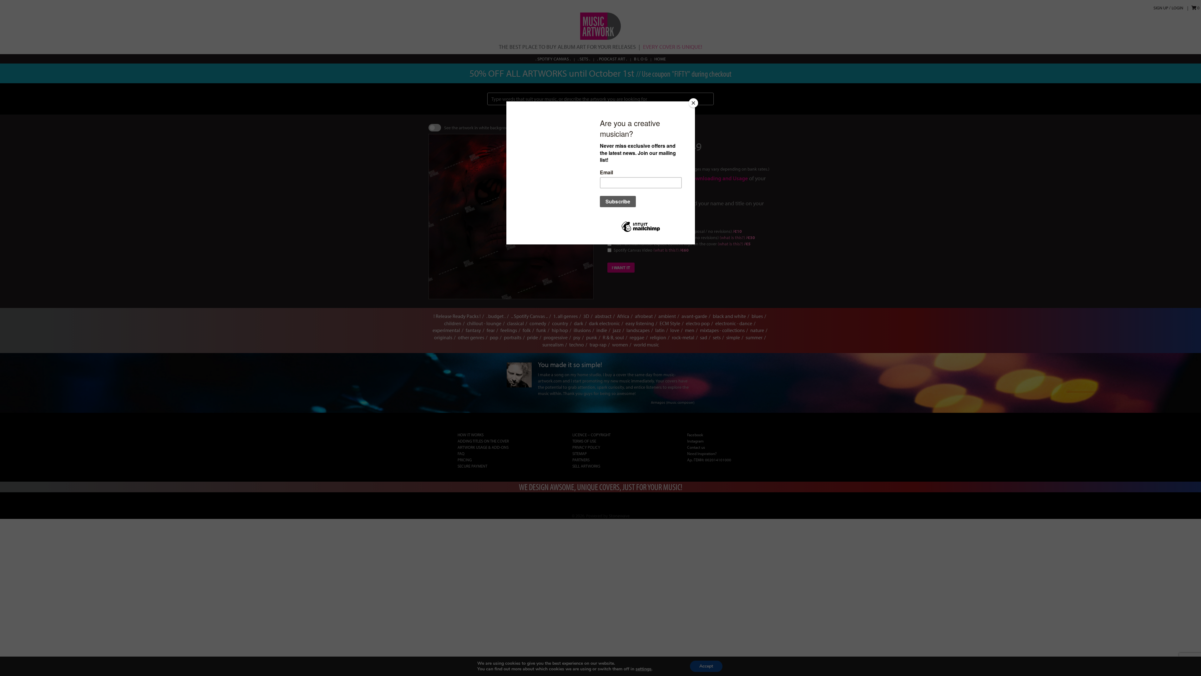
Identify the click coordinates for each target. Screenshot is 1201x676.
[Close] (693, 103)
